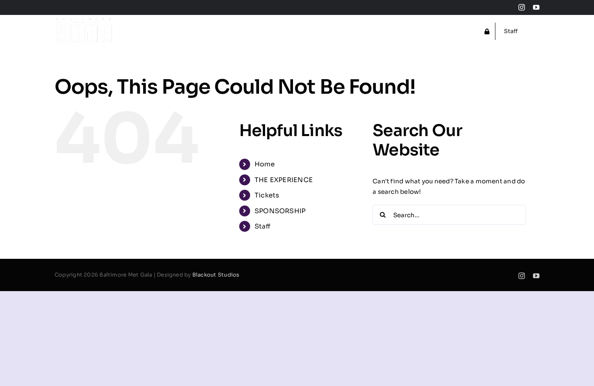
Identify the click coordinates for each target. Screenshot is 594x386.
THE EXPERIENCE (284, 180)
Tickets (267, 195)
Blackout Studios (216, 274)
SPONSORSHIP (280, 211)
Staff (262, 226)
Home (265, 164)
